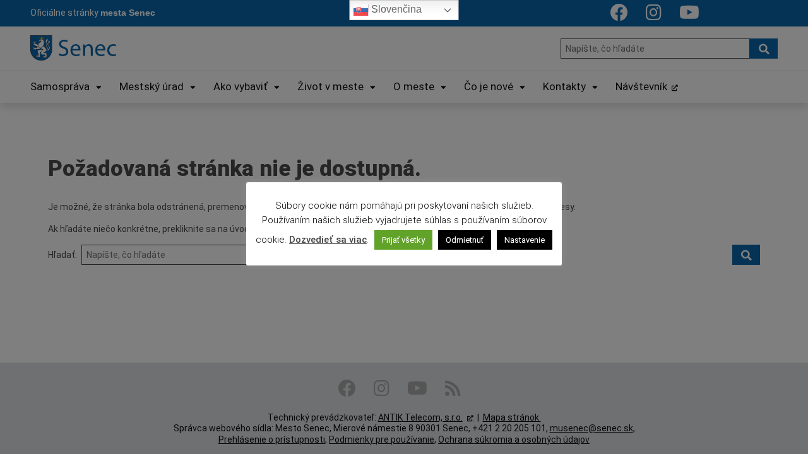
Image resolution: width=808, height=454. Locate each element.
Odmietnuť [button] (465, 240)
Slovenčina (395, 9)
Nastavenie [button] (524, 240)
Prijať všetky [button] (403, 240)
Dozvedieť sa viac (328, 239)
